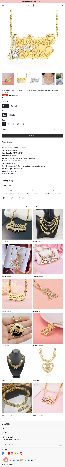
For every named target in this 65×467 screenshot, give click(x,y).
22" (24, 124)
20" (18, 124)
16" (8, 124)
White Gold (12, 115)
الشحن (13, 97)
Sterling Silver (15, 106)
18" (13, 124)
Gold (4, 115)
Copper (5, 106)
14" (4, 124)
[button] (3, 5)
